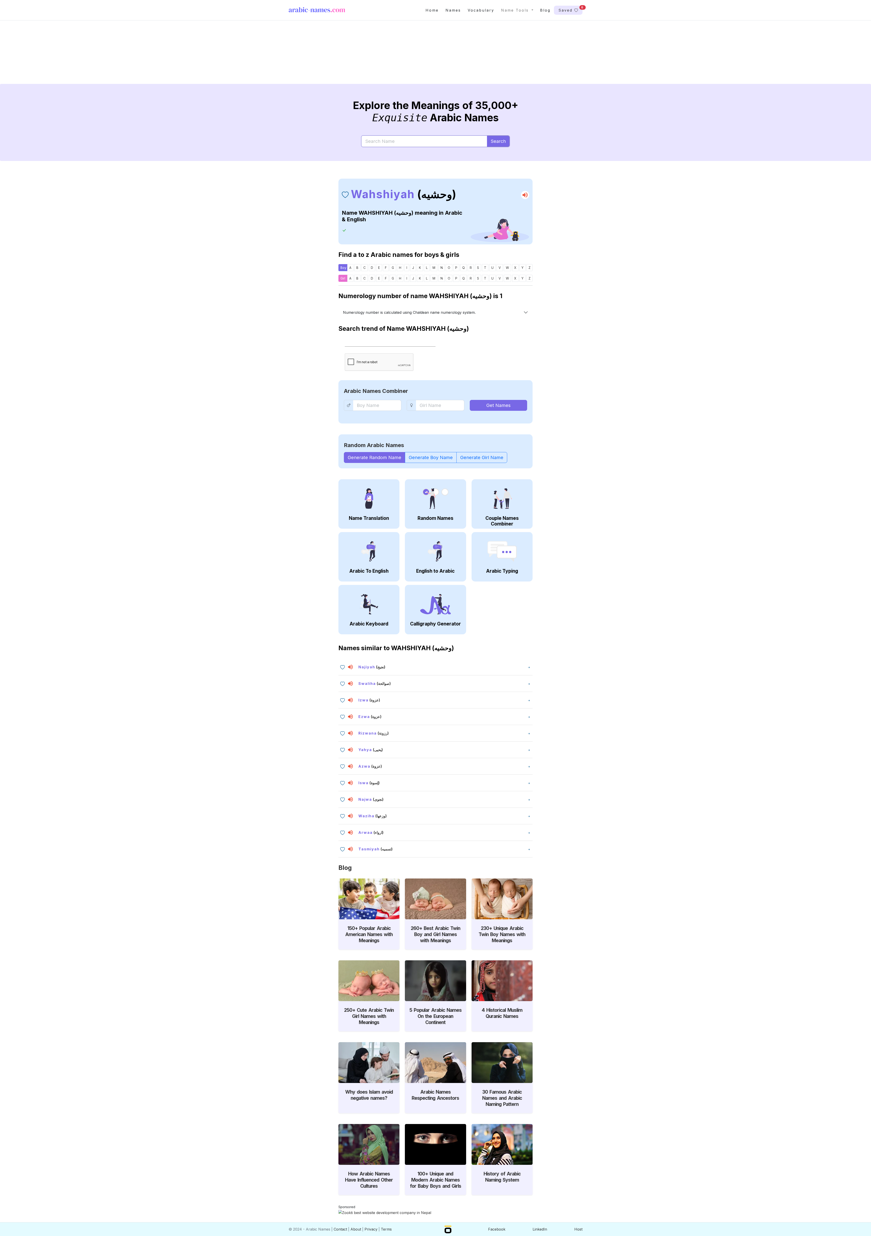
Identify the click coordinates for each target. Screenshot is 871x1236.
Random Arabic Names (374, 445)
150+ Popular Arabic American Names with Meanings (369, 934)
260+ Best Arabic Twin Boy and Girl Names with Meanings (435, 934)
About (355, 1229)
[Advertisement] (425, 56)
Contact (340, 1229)
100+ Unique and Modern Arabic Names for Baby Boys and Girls (435, 1180)
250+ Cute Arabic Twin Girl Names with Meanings (369, 1016)
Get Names (498, 405)
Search (498, 141)
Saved (570, 9)
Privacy (371, 1229)
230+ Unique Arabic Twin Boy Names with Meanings (502, 934)
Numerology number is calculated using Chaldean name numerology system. (409, 312)
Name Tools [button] (516, 10)
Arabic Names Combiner (376, 391)
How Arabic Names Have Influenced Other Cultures (369, 1180)
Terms (386, 1229)
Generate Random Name (374, 457)
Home (432, 10)
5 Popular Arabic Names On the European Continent (435, 1016)
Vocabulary (481, 10)
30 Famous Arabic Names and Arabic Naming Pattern (502, 1098)
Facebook (496, 1229)
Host (578, 1229)
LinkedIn (540, 1229)
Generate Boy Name (431, 457)
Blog (545, 10)
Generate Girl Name (481, 457)
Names (453, 10)
